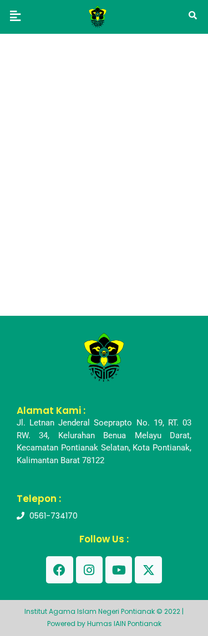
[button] (15, 16)
